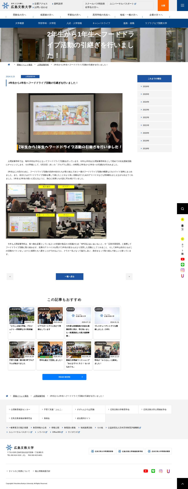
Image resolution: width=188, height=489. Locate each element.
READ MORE (64, 377)
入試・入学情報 (74, 23)
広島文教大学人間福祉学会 (155, 409)
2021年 (146, 125)
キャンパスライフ (101, 23)
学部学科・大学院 (47, 23)
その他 (100, 428)
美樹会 (47, 418)
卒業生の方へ (74, 15)
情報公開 (55, 428)
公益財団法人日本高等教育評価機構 (123, 428)
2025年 (146, 94)
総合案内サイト (84, 418)
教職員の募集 (70, 428)
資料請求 (58, 3)
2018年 (146, 148)
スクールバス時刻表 (95, 3)
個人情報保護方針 (42, 471)
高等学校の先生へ (101, 15)
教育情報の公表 (40, 428)
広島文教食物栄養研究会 (21, 418)
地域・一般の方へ (129, 15)
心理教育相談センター (20, 409)
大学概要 (19, 23)
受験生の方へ (19, 15)
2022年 (146, 117)
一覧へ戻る (69, 276)
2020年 (146, 133)
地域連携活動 (86, 428)
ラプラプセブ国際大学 (156, 23)
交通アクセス (41, 3)
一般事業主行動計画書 (18, 428)
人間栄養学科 (43, 65)
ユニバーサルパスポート (122, 3)
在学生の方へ (91, 7)
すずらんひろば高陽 (85, 409)
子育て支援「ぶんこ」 (53, 409)
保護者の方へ (47, 15)
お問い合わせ (41, 7)
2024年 (146, 102)
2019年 (146, 141)
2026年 (146, 86)
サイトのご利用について (19, 471)
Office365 (56, 432)
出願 (163, 5)
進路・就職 (128, 23)
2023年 (146, 110)
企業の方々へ (156, 15)
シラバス (41, 432)
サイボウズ (73, 432)
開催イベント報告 (24, 65)
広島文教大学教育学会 (120, 409)
